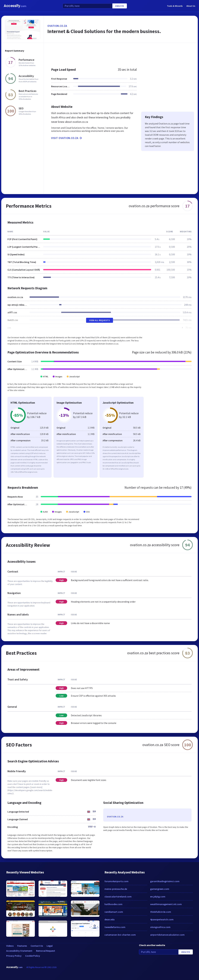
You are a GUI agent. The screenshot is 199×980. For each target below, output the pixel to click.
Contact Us (37, 945)
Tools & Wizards (175, 6)
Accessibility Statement (19, 950)
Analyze (119, 6)
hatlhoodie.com (113, 904)
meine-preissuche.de (115, 888)
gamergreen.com (159, 888)
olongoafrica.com (160, 927)
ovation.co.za (57, 26)
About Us (190, 6)
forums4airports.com (116, 881)
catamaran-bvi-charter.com (120, 934)
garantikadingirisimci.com (164, 881)
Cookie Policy (32, 955)
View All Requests (99, 320)
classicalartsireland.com (118, 896)
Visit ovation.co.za (64, 138)
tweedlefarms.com (114, 927)
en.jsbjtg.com (157, 896)
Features (22, 945)
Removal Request (45, 950)
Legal (50, 945)
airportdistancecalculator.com (167, 934)
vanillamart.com (113, 911)
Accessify (15, 5)
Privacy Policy (13, 955)
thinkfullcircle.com (160, 911)
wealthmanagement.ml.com (166, 904)
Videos (10, 945)
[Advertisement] (120, 54)
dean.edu (109, 919)
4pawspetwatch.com (162, 919)
